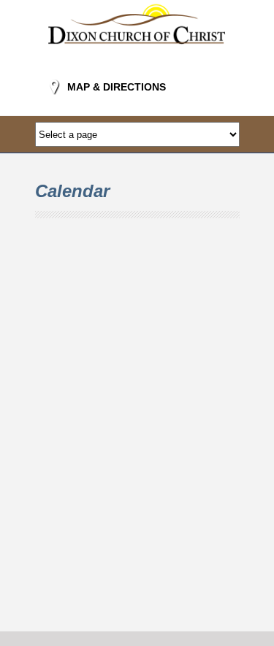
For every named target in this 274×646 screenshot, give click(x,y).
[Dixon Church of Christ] (137, 53)
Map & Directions (116, 87)
